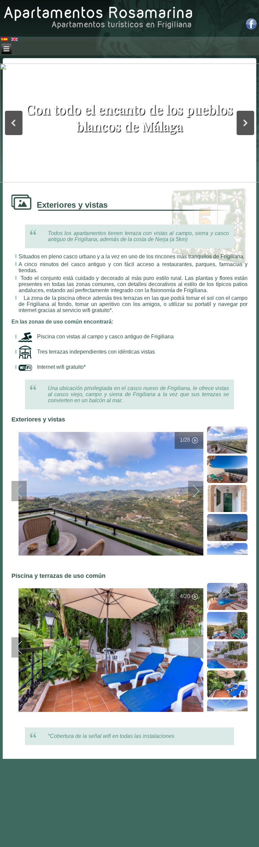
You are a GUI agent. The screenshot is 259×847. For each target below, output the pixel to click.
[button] (13, 123)
